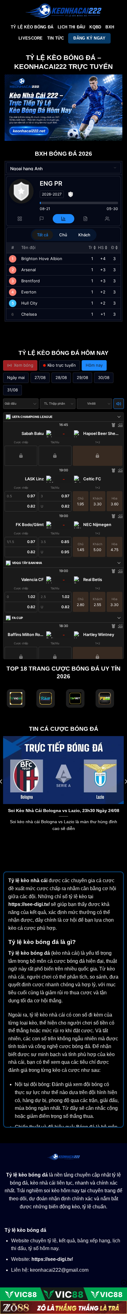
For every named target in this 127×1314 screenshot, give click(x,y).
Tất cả (42, 234)
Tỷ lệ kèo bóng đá (29, 953)
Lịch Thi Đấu (71, 27)
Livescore (30, 38)
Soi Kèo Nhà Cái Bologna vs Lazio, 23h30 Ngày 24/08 (63, 810)
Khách (84, 234)
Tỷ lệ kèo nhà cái (27, 880)
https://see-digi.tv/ (29, 904)
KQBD (95, 27)
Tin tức (55, 38)
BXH (109, 27)
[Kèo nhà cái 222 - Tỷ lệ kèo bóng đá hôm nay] (63, 11)
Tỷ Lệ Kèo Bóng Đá (32, 27)
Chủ (63, 234)
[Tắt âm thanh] (118, 403)
